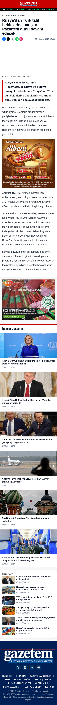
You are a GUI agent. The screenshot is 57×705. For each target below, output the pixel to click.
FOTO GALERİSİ (11, 687)
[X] (8, 39)
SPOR (48, 679)
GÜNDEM (7, 676)
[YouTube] (38, 667)
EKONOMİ (20, 676)
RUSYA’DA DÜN (22, 679)
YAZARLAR (40, 683)
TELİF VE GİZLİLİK (32, 687)
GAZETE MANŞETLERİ (40, 676)
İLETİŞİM (49, 687)
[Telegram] (31, 667)
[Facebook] (4, 39)
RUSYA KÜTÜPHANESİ (19, 683)
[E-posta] (12, 39)
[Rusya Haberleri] (28, 6)
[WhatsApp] (17, 39)
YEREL (6, 679)
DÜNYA (37, 679)
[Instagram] (21, 39)
